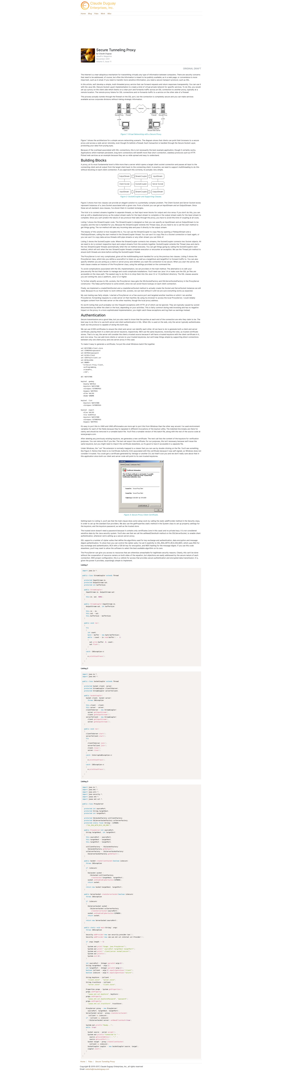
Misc (109, 13)
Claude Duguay (103, 3)
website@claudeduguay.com (97, 1069)
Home (83, 13)
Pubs (96, 13)
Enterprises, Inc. (102, 8)
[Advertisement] (141, 30)
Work (103, 13)
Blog (90, 13)
